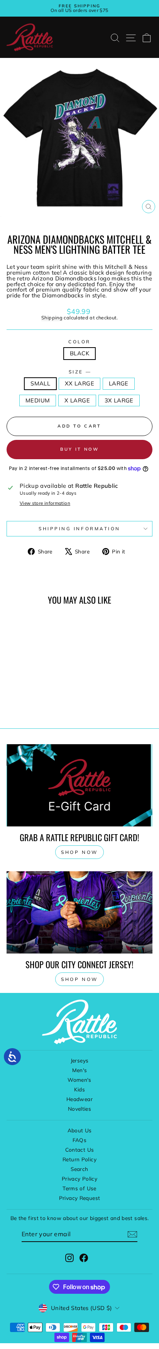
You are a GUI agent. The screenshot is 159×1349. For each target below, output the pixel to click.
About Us (80, 1130)
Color (79, 341)
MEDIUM (37, 400)
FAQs (79, 1140)
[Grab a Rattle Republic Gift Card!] (79, 785)
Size (80, 372)
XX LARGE (79, 383)
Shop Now (79, 979)
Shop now (79, 852)
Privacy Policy (79, 1178)
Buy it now (79, 449)
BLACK (79, 353)
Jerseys (80, 1060)
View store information (45, 503)
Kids (79, 1089)
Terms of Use (79, 1188)
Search (79, 1169)
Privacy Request (79, 1198)
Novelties (79, 1108)
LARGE (119, 383)
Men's (79, 1070)
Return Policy (79, 1159)
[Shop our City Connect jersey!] (79, 912)
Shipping (52, 317)
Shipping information (79, 528)
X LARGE (77, 400)
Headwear (79, 1099)
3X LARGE (119, 400)
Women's (79, 1079)
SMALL (40, 383)
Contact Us (79, 1149)
